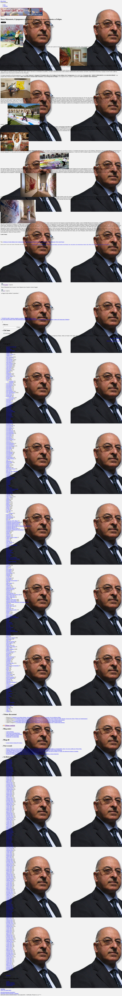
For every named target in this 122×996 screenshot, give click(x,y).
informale (8, 553)
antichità (8, 371)
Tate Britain (8, 696)
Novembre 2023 (9, 801)
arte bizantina (9, 388)
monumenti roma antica (11, 609)
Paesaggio (8, 635)
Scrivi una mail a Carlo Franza (114, 340)
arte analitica (9, 386)
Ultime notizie (10, 725)
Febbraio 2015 (9, 935)
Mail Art (8, 584)
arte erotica (8, 404)
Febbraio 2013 (9, 965)
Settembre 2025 (9, 773)
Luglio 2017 (9, 898)
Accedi (7, 981)
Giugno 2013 (9, 960)
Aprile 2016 (9, 917)
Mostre (90, 244)
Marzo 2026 (9, 766)
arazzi (7, 372)
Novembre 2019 (9, 862)
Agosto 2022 (9, 820)
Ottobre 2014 (9, 940)
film (7, 519)
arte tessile (8, 456)
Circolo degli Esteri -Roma (12, 489)
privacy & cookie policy (6, 990)
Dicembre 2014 (9, 937)
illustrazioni (8, 551)
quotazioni (8, 659)
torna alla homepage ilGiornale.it (8, 992)
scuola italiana (9, 674)
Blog (4, 4)
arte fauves (8, 409)
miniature (8, 598)
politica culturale (98, 244)
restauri (7, 664)
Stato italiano (9, 691)
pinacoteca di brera (10, 641)
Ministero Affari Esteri (11, 599)
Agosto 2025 (9, 775)
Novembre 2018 (9, 878)
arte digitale (8, 396)
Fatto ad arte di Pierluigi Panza (13, 733)
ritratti (7, 667)
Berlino (8, 466)
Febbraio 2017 (9, 904)
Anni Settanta (65, 244)
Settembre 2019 (9, 865)
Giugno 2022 (9, 823)
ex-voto (8, 509)
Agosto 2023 (9, 805)
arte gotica (8, 418)
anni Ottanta (54, 244)
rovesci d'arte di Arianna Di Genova (14, 742)
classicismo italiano (10, 490)
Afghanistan (9, 349)
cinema (7, 486)
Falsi (7, 512)
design (7, 500)
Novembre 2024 (9, 786)
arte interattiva (9, 421)
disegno (8, 504)
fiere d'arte (8, 518)
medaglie (8, 590)
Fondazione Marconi (10, 527)
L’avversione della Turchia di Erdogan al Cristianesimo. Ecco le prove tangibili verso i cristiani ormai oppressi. (40, 720)
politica (7, 647)
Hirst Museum (9, 550)
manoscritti (8, 587)
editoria (8, 506)
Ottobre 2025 (9, 772)
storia (103, 244)
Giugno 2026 (9, 762)
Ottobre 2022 (9, 818)
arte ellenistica (9, 402)
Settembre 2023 (9, 804)
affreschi (8, 348)
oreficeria (8, 632)
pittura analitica (9, 642)
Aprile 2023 (9, 810)
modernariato (9, 604)
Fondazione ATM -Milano (12, 520)
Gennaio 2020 (9, 860)
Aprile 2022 (9, 826)
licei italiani (8, 571)
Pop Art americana (10, 651)
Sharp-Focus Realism (11, 682)
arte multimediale (10, 433)
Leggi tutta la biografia (115, 338)
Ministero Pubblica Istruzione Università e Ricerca (17, 602)
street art (8, 694)
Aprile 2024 (9, 795)
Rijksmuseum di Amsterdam (12, 665)
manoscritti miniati (10, 588)
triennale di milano (10, 702)
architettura (8, 374)
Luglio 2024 (9, 791)
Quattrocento (9, 658)
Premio (7, 654)
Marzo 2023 (9, 812)
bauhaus (8, 463)
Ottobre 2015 (9, 925)
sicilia (7, 683)
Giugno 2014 (9, 945)
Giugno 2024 (9, 793)
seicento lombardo (10, 677)
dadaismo (8, 499)
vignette (8, 711)
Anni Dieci (8, 358)
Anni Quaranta (9, 363)
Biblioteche (8, 467)
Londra (7, 576)
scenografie (8, 672)
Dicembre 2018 (9, 876)
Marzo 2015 (9, 934)
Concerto (8, 494)
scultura (8, 673)
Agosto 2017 (9, 897)
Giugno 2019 (9, 869)
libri (7, 567)
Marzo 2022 (9, 827)
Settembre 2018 (9, 880)
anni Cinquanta (9, 357)
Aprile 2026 (9, 765)
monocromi (8, 608)
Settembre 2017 (9, 895)
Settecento (8, 681)
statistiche (8, 689)
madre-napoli (9, 583)
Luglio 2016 (9, 913)
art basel (8, 377)
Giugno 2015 (9, 930)
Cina (7, 485)
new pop (8, 625)
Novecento (8, 628)
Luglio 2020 (9, 852)
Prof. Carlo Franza (60, 241)
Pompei (8, 650)
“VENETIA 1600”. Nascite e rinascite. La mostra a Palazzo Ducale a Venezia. (18, 318)
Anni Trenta (9, 367)
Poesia (7, 644)
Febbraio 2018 (9, 889)
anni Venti (8, 368)
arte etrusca (8, 406)
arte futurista (9, 415)
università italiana (10, 705)
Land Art (8, 562)
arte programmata (10, 443)
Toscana (8, 700)
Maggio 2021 (9, 840)
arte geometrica (9, 416)
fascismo (8, 514)
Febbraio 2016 (9, 920)
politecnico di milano (11, 646)
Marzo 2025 (9, 781)
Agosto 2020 (9, 851)
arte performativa (10, 439)
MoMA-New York (10, 606)
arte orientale (9, 438)
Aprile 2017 (9, 902)
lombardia (8, 575)
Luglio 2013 (9, 959)
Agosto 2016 (9, 912)
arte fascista (8, 407)
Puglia (7, 655)
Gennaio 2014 (9, 951)
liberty (7, 566)
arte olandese (9, 435)
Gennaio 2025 (9, 784)
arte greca (8, 419)
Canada (8, 475)
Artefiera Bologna (10, 458)
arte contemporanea (79, 244)
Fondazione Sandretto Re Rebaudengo (14, 529)
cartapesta (8, 480)
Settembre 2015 (9, 926)
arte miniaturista (9, 430)
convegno (8, 495)
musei (93, 244)
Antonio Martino (10, 731)
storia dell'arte (107, 244)
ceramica (8, 484)
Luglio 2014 (9, 944)
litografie (8, 574)
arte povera (8, 442)
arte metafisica (9, 428)
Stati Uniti (8, 688)
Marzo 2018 (9, 888)
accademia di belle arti (36, 244)
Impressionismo (9, 552)
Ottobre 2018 (9, 879)
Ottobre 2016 (9, 909)
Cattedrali (8, 482)
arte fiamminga (9, 410)
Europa (7, 508)
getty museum (9, 542)
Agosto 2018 (9, 881)
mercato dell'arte (9, 593)
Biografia (5, 6)
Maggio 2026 (9, 763)
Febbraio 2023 (9, 813)
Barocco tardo (9, 462)
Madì (7, 581)
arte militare (8, 429)
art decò (8, 378)
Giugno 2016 (9, 914)
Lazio (7, 564)
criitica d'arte (9, 496)
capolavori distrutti (10, 477)
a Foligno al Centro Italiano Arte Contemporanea (14, 241)
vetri (7, 708)
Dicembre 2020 (9, 846)
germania (8, 541)
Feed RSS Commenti (13, 993)
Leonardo (8, 565)
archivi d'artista (9, 376)
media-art (8, 592)
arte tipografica (9, 457)
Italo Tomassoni (51, 241)
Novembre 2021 (9, 832)
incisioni (11, 513)
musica (7, 618)
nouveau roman (9, 627)
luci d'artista (9, 578)
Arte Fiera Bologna (10, 411)
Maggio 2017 (9, 901)
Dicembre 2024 (9, 785)
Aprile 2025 (9, 780)
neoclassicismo (9, 623)
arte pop (8, 440)
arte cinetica (11, 397)
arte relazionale (9, 444)
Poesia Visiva (9, 645)
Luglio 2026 (9, 761)
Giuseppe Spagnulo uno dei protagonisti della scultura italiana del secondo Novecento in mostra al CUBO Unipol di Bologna (34, 750)
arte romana (8, 447)
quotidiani (8, 660)
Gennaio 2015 (9, 936)
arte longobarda (9, 425)
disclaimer (3, 989)
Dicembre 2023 (9, 800)
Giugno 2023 (9, 808)
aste (7, 459)
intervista (8, 556)
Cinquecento (9, 487)
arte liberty (8, 424)
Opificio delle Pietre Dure (12, 631)
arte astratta (73, 244)
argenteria (11, 381)
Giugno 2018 (9, 884)
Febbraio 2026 (9, 767)
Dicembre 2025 (9, 770)
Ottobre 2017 (9, 894)
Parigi (7, 636)
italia (87, 244)
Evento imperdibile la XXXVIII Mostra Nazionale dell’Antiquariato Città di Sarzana (25, 752)
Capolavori (8, 476)
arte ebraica (8, 400)
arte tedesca (8, 454)
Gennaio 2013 (9, 967)
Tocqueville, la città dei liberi (12, 736)
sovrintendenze (9, 686)
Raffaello (8, 661)
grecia (7, 548)
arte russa (8, 449)
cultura (7, 498)
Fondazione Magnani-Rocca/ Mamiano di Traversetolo (18, 526)
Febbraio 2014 (9, 950)
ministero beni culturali (11, 600)
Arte (69, 244)
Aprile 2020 (9, 856)
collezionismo (9, 491)
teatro (7, 697)
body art (8, 470)
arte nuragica (9, 434)
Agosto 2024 (9, 790)
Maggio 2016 (9, 916)
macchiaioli (8, 579)
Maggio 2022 (9, 824)
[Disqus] (61, 264)
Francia (8, 532)
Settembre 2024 (9, 789)
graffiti (7, 546)
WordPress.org (9, 985)
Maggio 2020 (9, 855)
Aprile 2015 (9, 932)
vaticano (8, 707)
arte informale (9, 420)
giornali (8, 543)
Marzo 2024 (9, 796)
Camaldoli (8, 473)
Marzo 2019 (9, 873)
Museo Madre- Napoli (11, 616)
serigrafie (8, 679)
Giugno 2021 (9, 838)
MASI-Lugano (9, 589)
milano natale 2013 (10, 595)
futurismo (8, 536)
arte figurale (9, 412)
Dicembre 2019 (9, 861)
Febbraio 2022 (9, 828)
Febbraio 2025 (9, 782)
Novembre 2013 (9, 954)
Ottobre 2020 (9, 848)
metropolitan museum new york (13, 594)
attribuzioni (8, 461)
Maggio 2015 (9, 931)
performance (9, 639)
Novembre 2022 (9, 817)
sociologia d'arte (9, 684)
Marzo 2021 (9, 842)
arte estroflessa (9, 405)
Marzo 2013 (9, 964)
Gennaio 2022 (9, 829)
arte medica (8, 426)
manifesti (8, 585)
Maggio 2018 (9, 885)
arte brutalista (9, 390)
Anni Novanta (49, 244)
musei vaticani (9, 614)
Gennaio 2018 (9, 890)
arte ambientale (9, 385)
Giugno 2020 (9, 854)
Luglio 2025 (9, 776)
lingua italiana (9, 573)
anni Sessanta (60, 244)
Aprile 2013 (9, 963)
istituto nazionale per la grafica (13, 559)
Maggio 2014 (9, 946)
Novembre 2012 (9, 969)
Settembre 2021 (9, 834)
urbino (7, 706)
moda (7, 603)
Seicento (8, 675)
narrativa (8, 620)
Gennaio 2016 (9, 921)
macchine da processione (11, 580)
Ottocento (8, 634)
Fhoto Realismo (9, 517)
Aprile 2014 (9, 948)
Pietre (7, 640)
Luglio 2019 (9, 867)
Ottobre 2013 (9, 955)
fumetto (8, 533)
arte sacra (8, 451)
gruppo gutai (45, 241)
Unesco (8, 703)
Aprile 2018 (9, 887)
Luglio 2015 (9, 928)
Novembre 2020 (9, 847)
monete (7, 607)
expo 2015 (8, 510)
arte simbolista (9, 452)
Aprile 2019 (9, 871)
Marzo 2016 (9, 918)
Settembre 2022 (9, 819)
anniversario (9, 369)
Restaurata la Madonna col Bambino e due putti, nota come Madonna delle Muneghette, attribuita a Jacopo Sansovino (32, 753)
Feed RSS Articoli (5, 993)
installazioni (9, 555)
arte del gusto (9, 395)
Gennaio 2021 (9, 845)
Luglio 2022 (9, 822)
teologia (8, 698)
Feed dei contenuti (10, 982)
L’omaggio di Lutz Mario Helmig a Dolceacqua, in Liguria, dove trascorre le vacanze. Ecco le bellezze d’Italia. (36, 717)
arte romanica (9, 448)
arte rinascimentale (10, 446)
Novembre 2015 (9, 923)
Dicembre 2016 (9, 907)
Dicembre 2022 (9, 815)
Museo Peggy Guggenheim (12, 617)
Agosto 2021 (9, 836)
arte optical (8, 437)
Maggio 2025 (9, 779)
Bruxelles (8, 472)
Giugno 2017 (9, 899)
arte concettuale (9, 391)
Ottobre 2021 (9, 833)
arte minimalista (9, 432)
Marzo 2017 (9, 903)
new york (8, 626)
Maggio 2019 (9, 870)
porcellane (8, 653)
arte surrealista (9, 453)
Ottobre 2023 (9, 803)
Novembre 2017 (9, 893)
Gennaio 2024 (9, 799)
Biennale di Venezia (10, 468)
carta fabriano (9, 479)
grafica (7, 547)
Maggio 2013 (9, 961)
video (7, 710)
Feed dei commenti (10, 984)
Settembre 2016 (9, 911)
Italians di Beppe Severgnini (12, 735)
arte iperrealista (9, 423)
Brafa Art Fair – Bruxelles (12, 471)
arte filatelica (9, 414)
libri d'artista (9, 569)
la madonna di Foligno (11, 561)
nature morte (9, 622)
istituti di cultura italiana (11, 557)
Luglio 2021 (9, 837)
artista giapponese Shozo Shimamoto (33, 241)
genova (7, 540)
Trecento (8, 701)
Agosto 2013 (9, 958)
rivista (7, 668)
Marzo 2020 (9, 857)
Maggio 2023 (9, 809)
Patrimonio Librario (10, 637)
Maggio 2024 (9, 794)
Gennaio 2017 (9, 906)
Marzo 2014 (9, 949)
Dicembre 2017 (9, 892)
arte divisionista (9, 399)
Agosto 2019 (9, 866)
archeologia (8, 373)
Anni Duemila (43, 244)
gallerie (7, 538)
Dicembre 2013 (9, 953)
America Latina (9, 354)
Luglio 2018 (9, 883)
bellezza (8, 465)
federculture (9, 515)
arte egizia (8, 401)
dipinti (84, 244)
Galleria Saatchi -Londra (11, 537)
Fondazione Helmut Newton (12, 523)
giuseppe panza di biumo (11, 545)
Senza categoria (9, 678)
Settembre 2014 (9, 941)
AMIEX (8, 355)
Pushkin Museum (10, 656)
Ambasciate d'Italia (10, 350)
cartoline (8, 481)
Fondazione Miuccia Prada (12, 528)
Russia (7, 669)
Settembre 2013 (9, 956)
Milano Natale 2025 (10, 597)
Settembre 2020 (9, 850)
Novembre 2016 (9, 908)
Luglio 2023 (9, 806)
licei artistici (9, 570)
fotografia (8, 531)
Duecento (8, 505)
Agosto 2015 (9, 927)
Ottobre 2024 (9, 787)
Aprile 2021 (9, 841)
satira (7, 670)
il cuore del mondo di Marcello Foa (14, 734)
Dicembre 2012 (9, 968)
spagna (7, 687)
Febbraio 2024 (9, 798)
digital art (8, 501)
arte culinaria (9, 393)
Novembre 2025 (9, 771)
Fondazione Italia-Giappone (12, 524)
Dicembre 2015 (9, 922)
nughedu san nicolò (10, 630)
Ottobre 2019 (9, 864)
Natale (7, 621)
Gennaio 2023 (9, 814)
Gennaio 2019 (9, 875)
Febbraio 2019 (9, 874)
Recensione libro (10, 663)
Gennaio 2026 (9, 768)
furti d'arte (8, 534)
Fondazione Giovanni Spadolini (13, 522)
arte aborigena (9, 383)
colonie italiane (9, 493)
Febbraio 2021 (9, 843)
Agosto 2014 (9, 942)
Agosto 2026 (9, 759)
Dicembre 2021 (9, 831)
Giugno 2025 (9, 777)
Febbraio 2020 (9, 859)
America (8, 352)
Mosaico (8, 611)
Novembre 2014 (9, 939)
